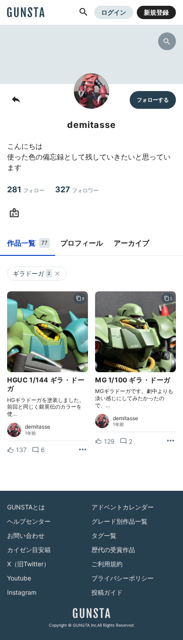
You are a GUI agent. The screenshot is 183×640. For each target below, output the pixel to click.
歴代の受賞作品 (113, 549)
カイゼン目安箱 (29, 549)
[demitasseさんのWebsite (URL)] (16, 213)
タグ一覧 (104, 535)
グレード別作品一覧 (119, 521)
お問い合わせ (25, 535)
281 (25, 189)
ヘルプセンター (29, 521)
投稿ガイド (107, 592)
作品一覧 (27, 243)
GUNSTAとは (26, 507)
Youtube (19, 578)
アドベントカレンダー (123, 507)
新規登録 (156, 12)
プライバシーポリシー (123, 578)
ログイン (113, 12)
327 (77, 189)
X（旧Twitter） (28, 564)
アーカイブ (131, 243)
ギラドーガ (31, 273)
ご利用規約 (107, 564)
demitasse (37, 427)
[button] (83, 12)
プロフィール (81, 243)
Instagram (21, 592)
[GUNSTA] (25, 13)
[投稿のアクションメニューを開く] (82, 450)
